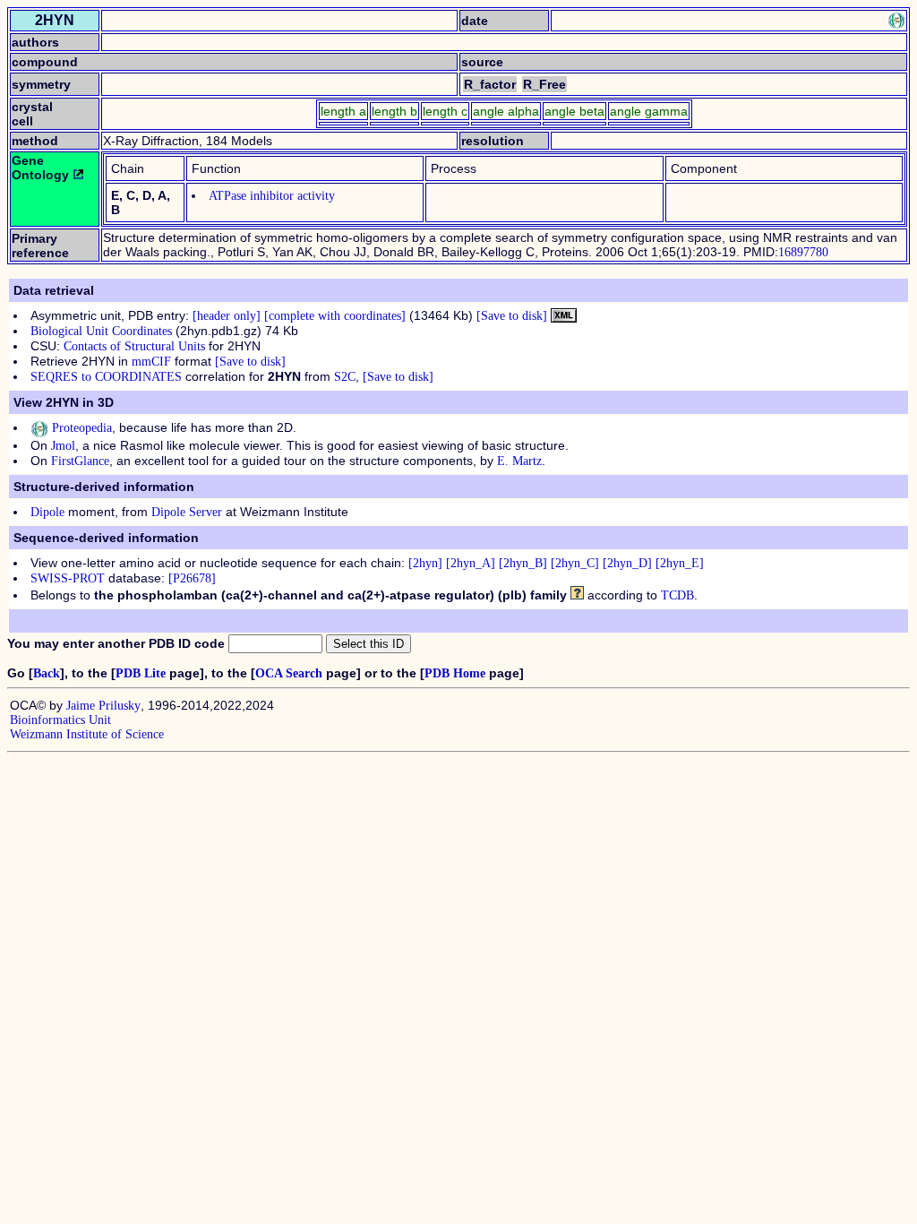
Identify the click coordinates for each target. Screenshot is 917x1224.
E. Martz (519, 461)
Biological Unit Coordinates (101, 331)
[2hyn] (425, 563)
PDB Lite (141, 673)
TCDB (677, 595)
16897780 (803, 252)
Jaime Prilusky (103, 705)
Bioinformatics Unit (60, 720)
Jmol (63, 446)
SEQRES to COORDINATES (106, 377)
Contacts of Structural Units (134, 346)
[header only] (227, 316)
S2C (345, 377)
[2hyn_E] (680, 563)
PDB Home (454, 673)
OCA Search (288, 673)
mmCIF (151, 361)
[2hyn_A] (470, 563)
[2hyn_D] (627, 563)
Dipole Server (186, 512)
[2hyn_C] (575, 563)
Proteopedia (80, 428)
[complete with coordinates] (335, 316)
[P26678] (192, 578)
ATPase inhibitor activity (272, 196)
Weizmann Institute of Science (87, 734)
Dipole (47, 512)
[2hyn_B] (523, 563)
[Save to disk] (511, 316)
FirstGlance (80, 461)
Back (46, 673)
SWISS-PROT (67, 578)
